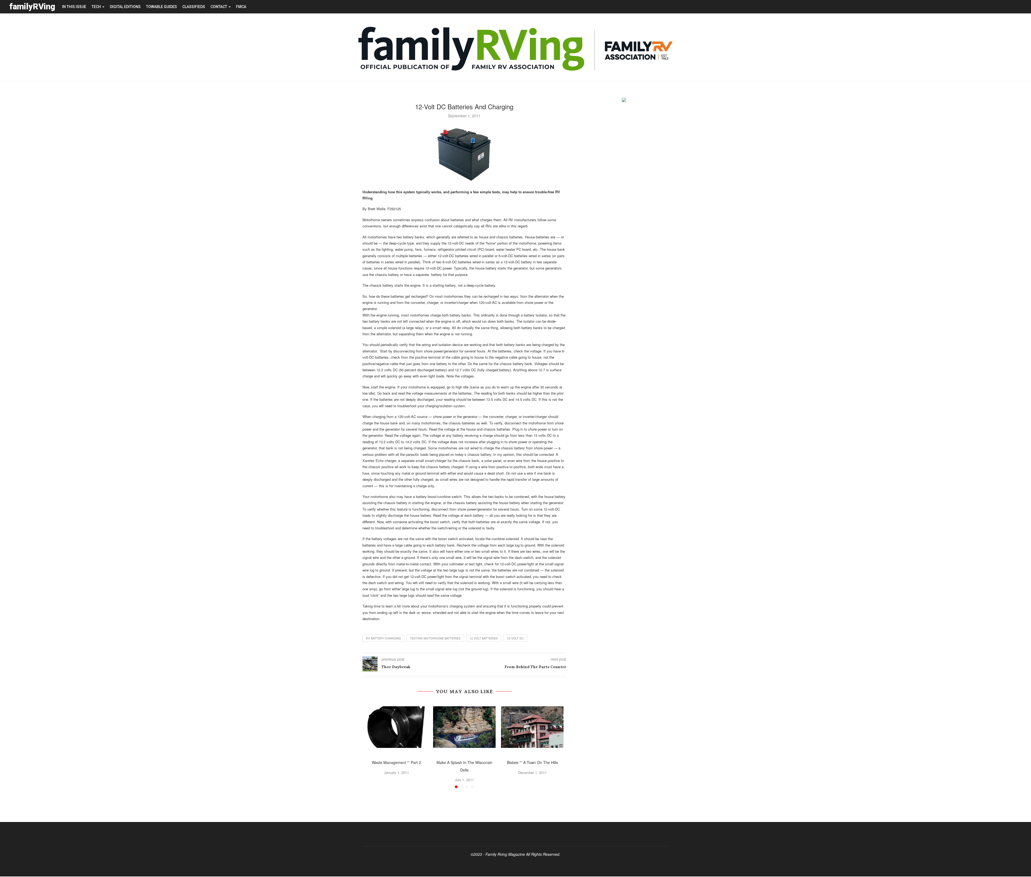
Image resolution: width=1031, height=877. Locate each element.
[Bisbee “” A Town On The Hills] (532, 727)
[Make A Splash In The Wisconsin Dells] (464, 727)
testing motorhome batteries (435, 638)
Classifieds (193, 7)
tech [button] (97, 7)
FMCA (241, 7)
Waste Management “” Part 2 (396, 762)
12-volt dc (515, 638)
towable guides (161, 7)
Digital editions (125, 7)
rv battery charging (383, 638)
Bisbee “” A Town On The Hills (532, 762)
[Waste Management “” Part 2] (396, 727)
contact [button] (219, 7)
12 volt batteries (484, 638)
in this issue (74, 7)
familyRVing (32, 7)
